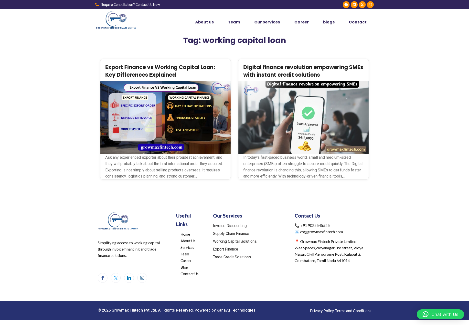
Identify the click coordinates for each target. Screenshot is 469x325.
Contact (358, 22)
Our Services (267, 22)
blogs (329, 22)
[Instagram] (370, 4)
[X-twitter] (362, 4)
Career (301, 22)
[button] (440, 314)
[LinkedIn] (129, 278)
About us (204, 22)
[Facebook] (346, 4)
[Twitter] (116, 278)
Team (234, 22)
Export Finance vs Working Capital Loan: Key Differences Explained (160, 71)
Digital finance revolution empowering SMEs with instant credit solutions (303, 71)
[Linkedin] (354, 4)
